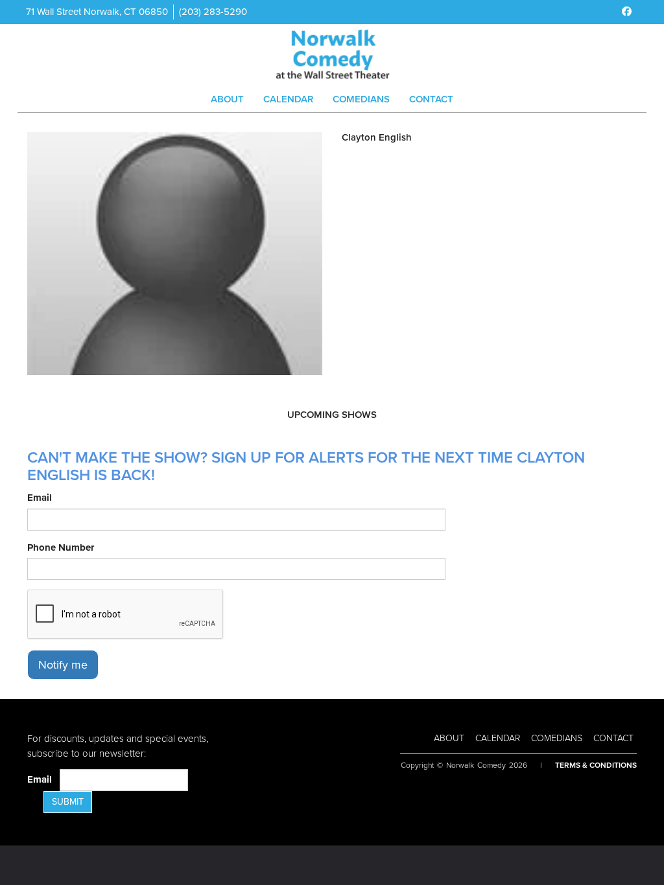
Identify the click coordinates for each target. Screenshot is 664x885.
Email (39, 497)
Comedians (361, 99)
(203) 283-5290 (213, 11)
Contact (431, 99)
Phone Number (60, 547)
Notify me (63, 665)
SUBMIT (68, 801)
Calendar (288, 99)
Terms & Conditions (596, 765)
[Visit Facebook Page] (627, 11)
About (227, 99)
